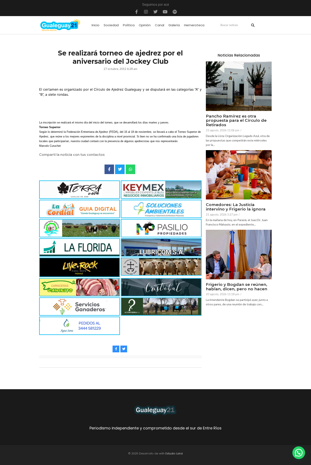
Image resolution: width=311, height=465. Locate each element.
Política (129, 25)
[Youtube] (165, 12)
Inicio (95, 25)
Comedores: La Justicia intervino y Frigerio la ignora (236, 207)
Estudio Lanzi (174, 453)
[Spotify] (174, 12)
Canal (159, 25)
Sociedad (111, 25)
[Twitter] (155, 12)
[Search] (253, 25)
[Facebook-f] (136, 12)
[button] (298, 452)
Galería (174, 25)
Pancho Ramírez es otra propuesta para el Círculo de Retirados (236, 120)
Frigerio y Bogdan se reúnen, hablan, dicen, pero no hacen (236, 286)
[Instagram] (146, 12)
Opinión (145, 25)
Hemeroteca (194, 25)
